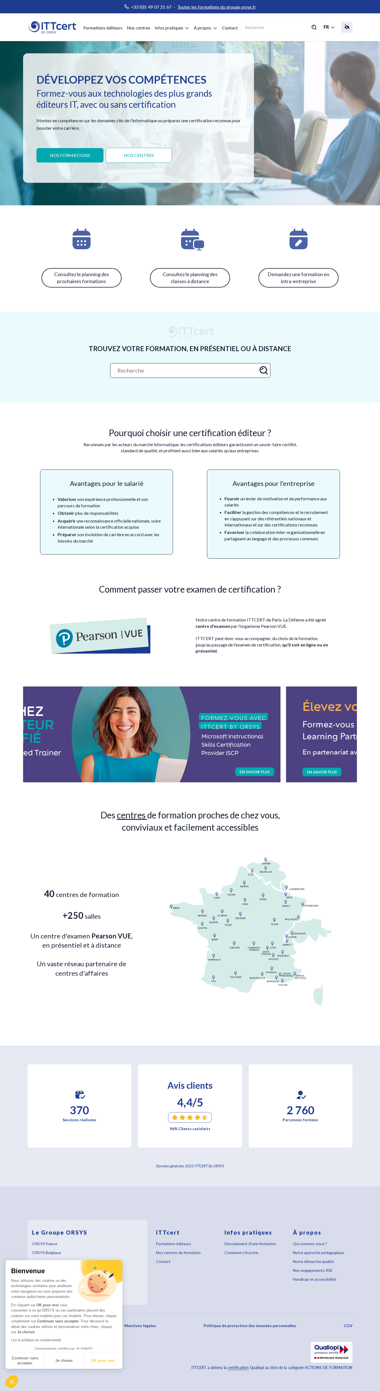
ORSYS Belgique (46, 1252)
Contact (230, 27)
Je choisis (64, 1360)
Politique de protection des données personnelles (250, 1325)
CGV (348, 1325)
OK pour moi (103, 1360)
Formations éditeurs (102, 27)
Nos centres (138, 27)
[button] (11, 1381)
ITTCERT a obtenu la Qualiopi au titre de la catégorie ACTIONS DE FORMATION (271, 1367)
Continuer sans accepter (25, 1360)
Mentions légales (140, 1325)
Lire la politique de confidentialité (36, 1340)
